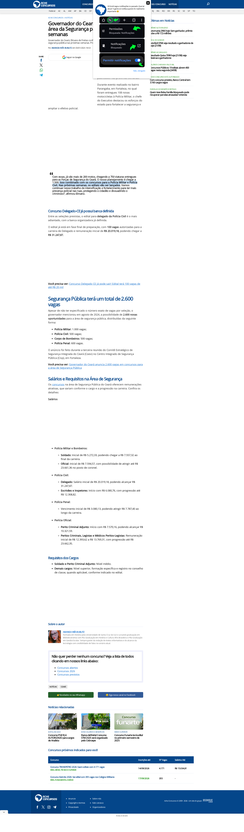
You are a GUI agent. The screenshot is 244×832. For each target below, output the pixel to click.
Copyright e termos (76, 802)
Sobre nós (96, 798)
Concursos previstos (68, 674)
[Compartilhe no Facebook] (41, 60)
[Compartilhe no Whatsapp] (41, 70)
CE (85, 11)
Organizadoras (98, 807)
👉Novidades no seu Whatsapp (71, 694)
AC (59, 11)
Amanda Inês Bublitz (62, 47)
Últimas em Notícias (162, 20)
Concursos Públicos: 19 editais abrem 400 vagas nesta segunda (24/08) (169, 69)
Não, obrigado (139, 70)
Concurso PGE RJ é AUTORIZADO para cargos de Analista (61, 738)
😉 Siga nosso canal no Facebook (120, 694)
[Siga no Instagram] (49, 807)
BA (80, 11)
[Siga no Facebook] (37, 807)
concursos (58, 384)
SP (189, 11)
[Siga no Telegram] (54, 807)
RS (174, 11)
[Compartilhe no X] (41, 65)
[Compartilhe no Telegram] (41, 75)
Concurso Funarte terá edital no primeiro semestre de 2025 (128, 738)
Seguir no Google (73, 57)
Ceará (63, 687)
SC (179, 11)
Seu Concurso (158, 4)
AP (75, 11)
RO (163, 11)
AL (64, 11)
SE (184, 11)
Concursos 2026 (66, 671)
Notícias (173, 4)
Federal (52, 11)
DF (90, 11)
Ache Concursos (55, 17)
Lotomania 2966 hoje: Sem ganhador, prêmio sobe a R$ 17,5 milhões (171, 32)
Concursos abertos (67, 667)
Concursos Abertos (92, 4)
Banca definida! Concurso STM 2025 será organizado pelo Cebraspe (94, 738)
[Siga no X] (43, 807)
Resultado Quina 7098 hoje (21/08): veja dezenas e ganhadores (168, 56)
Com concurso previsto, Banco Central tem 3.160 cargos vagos (170, 81)
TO (194, 11)
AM (69, 11)
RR (168, 11)
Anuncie (72, 798)
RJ (153, 11)
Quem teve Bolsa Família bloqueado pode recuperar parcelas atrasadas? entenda (169, 93)
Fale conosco (98, 802)
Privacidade (73, 807)
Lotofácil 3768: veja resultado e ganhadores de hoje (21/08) (171, 44)
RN (158, 11)
